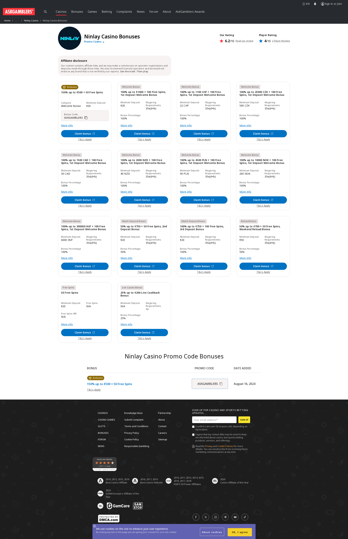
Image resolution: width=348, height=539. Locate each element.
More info (67, 125)
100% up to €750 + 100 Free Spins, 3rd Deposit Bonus (202, 228)
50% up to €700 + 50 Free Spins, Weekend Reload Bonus (259, 228)
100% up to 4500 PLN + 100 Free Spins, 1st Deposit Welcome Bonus (202, 162)
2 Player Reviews (281, 40)
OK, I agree (240, 532)
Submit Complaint (133, 419)
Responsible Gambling (136, 446)
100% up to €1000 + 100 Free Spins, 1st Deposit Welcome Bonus (143, 94)
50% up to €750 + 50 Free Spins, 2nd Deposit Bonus (144, 228)
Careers (162, 432)
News (101, 446)
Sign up (244, 419)
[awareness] (118, 505)
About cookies (212, 532)
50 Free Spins (69, 292)
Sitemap (162, 439)
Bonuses (103, 432)
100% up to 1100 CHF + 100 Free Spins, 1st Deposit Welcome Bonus (202, 94)
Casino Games (106, 419)
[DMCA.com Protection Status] (109, 518)
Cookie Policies (225, 446)
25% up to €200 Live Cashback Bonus (140, 294)
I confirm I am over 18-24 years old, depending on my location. (221, 428)
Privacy (208, 446)
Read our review (244, 40)
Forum (102, 439)
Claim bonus (83, 133)
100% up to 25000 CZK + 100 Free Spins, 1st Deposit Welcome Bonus (261, 94)
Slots (101, 426)
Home (7, 20)
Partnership (164, 413)
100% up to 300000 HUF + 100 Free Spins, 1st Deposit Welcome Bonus (83, 228)
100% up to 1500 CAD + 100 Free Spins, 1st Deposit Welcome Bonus (83, 162)
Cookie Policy (131, 439)
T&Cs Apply (85, 139)
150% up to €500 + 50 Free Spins (82, 92)
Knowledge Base (133, 413)
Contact (162, 426)
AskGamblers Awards (190, 12)
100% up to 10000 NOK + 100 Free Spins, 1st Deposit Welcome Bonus (261, 162)
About (161, 419)
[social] (195, 517)
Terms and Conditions (136, 426)
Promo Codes (93, 41)
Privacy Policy (131, 432)
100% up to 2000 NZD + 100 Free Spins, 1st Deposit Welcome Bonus (143, 162)
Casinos (103, 413)
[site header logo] (19, 11)
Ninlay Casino (31, 20)
